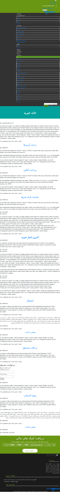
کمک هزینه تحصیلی (21, 40)
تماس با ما (19, 55)
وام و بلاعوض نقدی (21, 27)
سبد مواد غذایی (20, 34)
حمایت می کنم (29, 451)
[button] (44, 10)
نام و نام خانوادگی (4, 369)
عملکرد (18, 46)
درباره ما (18, 53)
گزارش (18, 44)
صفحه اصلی (19, 13)
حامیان (18, 19)
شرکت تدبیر (15, 491)
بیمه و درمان (20, 36)
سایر (7, 444)
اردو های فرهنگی (20, 42)
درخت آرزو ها (30, 144)
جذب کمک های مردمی (21, 15)
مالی (17, 48)
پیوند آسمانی (19, 51)
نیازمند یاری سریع (30, 196)
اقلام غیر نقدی (20, 31)
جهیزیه (18, 29)
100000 (12, 444)
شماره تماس (3, 374)
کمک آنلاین (18, 49)
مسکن (18, 38)
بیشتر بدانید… (30, 332)
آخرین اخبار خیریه (30, 237)
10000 (26, 444)
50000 (19, 444)
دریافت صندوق (30, 347)
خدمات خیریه (19, 25)
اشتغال (18, 23)
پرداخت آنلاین (30, 170)
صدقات (18, 21)
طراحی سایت (23, 491)
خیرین (18, 17)
